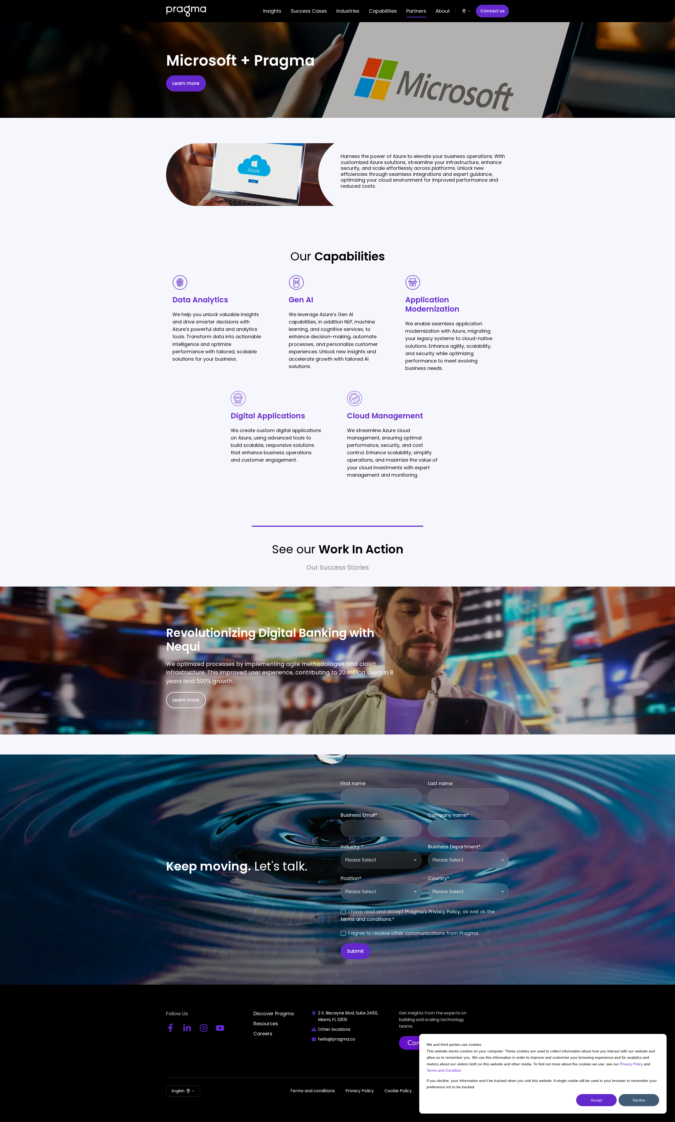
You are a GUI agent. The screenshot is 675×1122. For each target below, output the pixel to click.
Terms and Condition (444, 1070)
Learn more (185, 83)
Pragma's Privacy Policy (432, 911)
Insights (272, 11)
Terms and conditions (312, 1091)
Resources (265, 1023)
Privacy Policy (631, 1064)
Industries (347, 11)
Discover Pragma (273, 1013)
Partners (416, 11)
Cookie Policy (398, 1091)
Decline (639, 1100)
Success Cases (309, 11)
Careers (262, 1033)
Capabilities (383, 11)
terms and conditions (366, 919)
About (443, 11)
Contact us (492, 11)
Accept (596, 1100)
